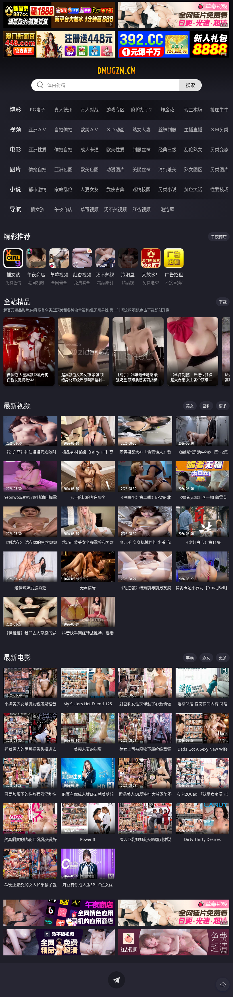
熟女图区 (193, 169)
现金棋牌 (193, 110)
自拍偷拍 (63, 129)
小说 (15, 189)
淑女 (206, 657)
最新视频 (17, 405)
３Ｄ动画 (115, 129)
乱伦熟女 (193, 149)
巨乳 (206, 405)
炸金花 (167, 110)
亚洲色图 (63, 169)
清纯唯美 (167, 169)
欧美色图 (89, 169)
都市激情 (37, 189)
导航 (15, 209)
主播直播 (193, 129)
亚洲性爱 (37, 149)
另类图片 (219, 169)
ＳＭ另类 (219, 129)
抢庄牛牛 (219, 110)
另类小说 (167, 189)
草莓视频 (89, 209)
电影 (15, 149)
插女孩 (37, 209)
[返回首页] (223, 984)
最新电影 (17, 657)
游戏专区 (115, 110)
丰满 (190, 657)
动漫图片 (115, 169)
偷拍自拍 (63, 149)
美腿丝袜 (141, 169)
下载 (223, 302)
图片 (15, 169)
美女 (190, 405)
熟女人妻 (141, 129)
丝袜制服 (167, 129)
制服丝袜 (141, 149)
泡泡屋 (167, 209)
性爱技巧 (219, 189)
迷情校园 (141, 189)
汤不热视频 (115, 209)
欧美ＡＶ (89, 129)
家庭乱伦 (63, 189)
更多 (223, 405)
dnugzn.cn (116, 70)
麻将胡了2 (141, 110)
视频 (15, 129)
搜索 (190, 85)
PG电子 (37, 110)
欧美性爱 (115, 149)
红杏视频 (141, 209)
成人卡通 (89, 149)
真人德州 (63, 110)
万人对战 (89, 110)
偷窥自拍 (37, 169)
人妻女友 (89, 189)
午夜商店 (63, 209)
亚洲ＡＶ (37, 129)
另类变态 (219, 149)
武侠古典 (115, 189)
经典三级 (167, 149)
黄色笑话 (193, 189)
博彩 (15, 109)
